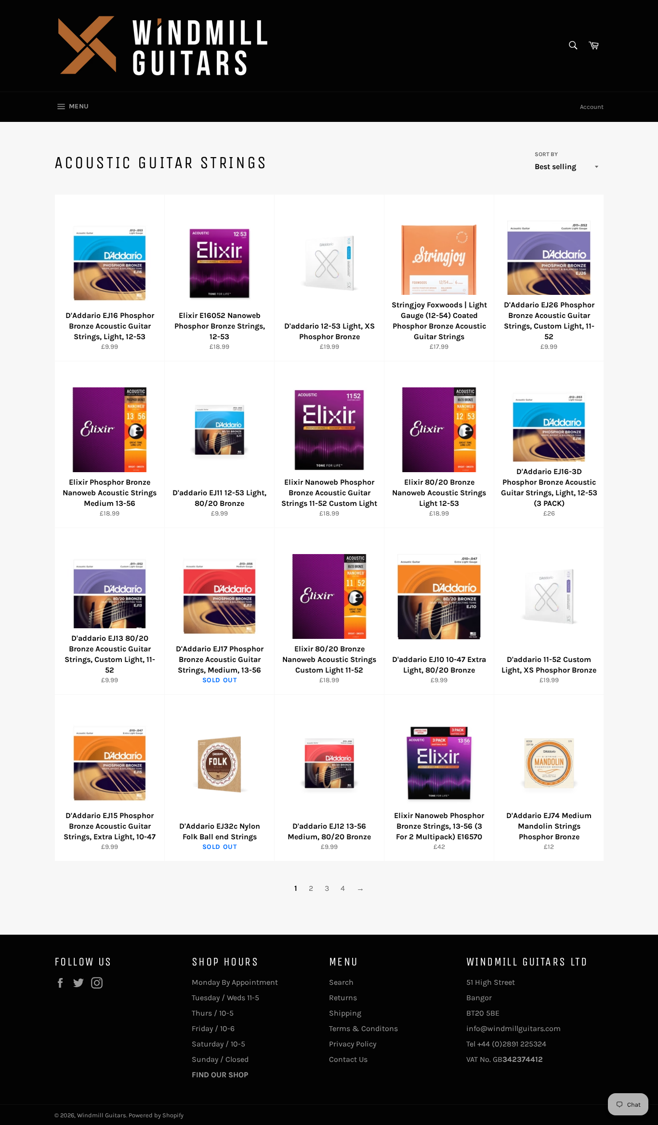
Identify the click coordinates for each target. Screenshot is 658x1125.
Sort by (546, 154)
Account (592, 106)
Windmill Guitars (101, 1115)
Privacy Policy (352, 1043)
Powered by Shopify (156, 1115)
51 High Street (490, 982)
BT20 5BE (483, 1013)
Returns (343, 997)
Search (341, 982)
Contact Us (348, 1059)
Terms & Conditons (363, 1028)
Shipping (345, 1013)
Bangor (479, 997)
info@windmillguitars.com (513, 1028)
